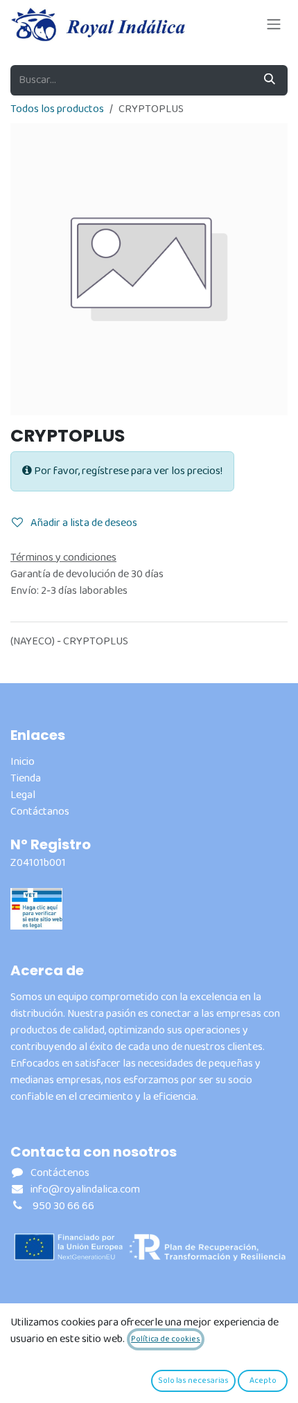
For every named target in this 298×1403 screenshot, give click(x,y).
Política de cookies (165, 1339)
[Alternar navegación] (274, 24)
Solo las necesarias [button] (193, 1380)
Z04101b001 (38, 862)
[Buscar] (270, 80)
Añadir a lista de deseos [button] (82, 523)
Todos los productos (57, 109)
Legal (22, 795)
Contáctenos (59, 1173)
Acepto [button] (263, 1380)
